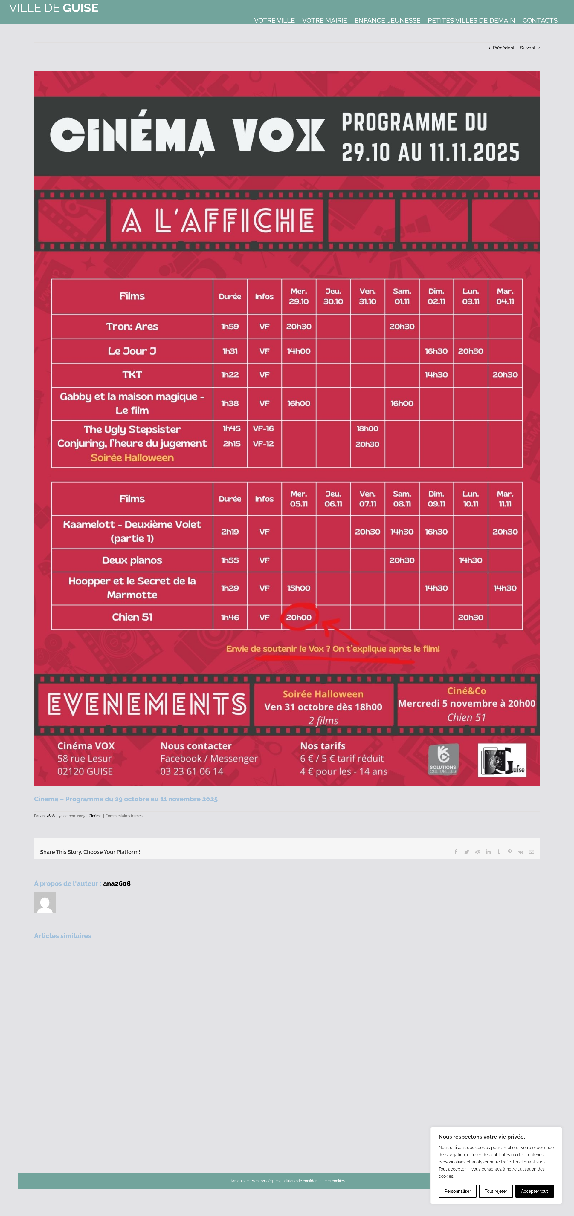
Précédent (504, 47)
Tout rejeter (496, 1191)
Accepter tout (534, 1191)
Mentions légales (265, 1181)
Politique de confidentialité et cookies (313, 1181)
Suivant (527, 47)
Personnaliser (458, 1191)
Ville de (53, 8)
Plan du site (239, 1181)
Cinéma (95, 816)
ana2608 (47, 816)
